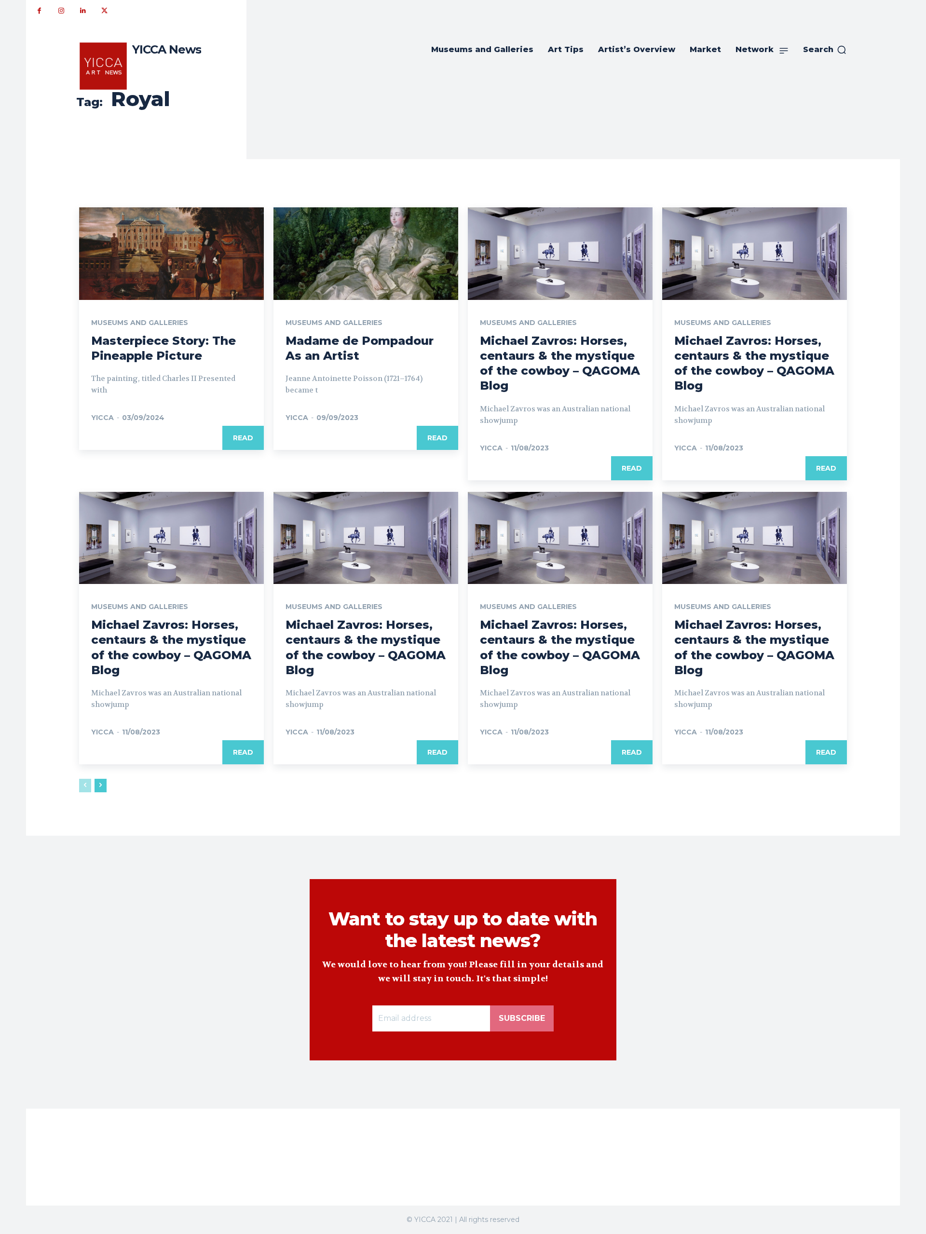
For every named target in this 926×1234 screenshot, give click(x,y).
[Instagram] (61, 10)
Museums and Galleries (139, 322)
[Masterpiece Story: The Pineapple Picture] (171, 253)
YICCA (102, 417)
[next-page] (101, 785)
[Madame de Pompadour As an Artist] (365, 253)
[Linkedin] (82, 10)
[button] (825, 49)
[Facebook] (39, 10)
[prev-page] (85, 785)
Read (243, 438)
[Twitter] (104, 10)
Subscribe (522, 1018)
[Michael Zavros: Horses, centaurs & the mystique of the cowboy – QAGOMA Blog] (560, 253)
